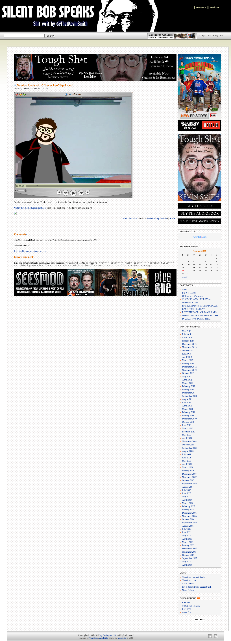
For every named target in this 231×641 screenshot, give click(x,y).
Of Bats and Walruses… (193, 295)
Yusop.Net (122, 637)
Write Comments (130, 218)
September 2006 (189, 522)
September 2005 (189, 558)
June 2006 (186, 532)
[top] (210, 637)
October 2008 (188, 444)
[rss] (199, 598)
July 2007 (186, 490)
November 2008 (189, 441)
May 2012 (186, 376)
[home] (216, 637)
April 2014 (187, 337)
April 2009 (187, 438)
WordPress (93, 637)
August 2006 (187, 525)
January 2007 (188, 509)
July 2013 (186, 353)
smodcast (214, 7)
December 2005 (189, 548)
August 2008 (187, 451)
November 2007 (189, 477)
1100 (184, 289)
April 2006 (187, 538)
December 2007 (189, 473)
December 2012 (189, 366)
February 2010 (188, 431)
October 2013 (188, 350)
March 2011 (187, 408)
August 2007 (187, 486)
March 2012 (187, 382)
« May (185, 276)
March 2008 (187, 467)
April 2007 (187, 499)
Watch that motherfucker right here (30, 207)
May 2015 (186, 330)
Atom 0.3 (186, 612)
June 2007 (186, 493)
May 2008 (186, 460)
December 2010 (189, 418)
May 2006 (186, 535)
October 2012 (188, 373)
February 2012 (188, 386)
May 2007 (186, 496)
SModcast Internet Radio (193, 577)
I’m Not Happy (189, 292)
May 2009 (186, 434)
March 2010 (187, 428)
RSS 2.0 (185, 602)
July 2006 (186, 529)
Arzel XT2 (103, 637)
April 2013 (187, 356)
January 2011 (188, 415)
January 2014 (188, 340)
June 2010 (186, 425)
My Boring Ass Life (107, 635)
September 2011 (189, 395)
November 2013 (189, 347)
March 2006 (187, 542)
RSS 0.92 (186, 609)
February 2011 (188, 412)
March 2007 (187, 503)
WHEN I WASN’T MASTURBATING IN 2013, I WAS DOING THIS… (200, 317)
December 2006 (189, 512)
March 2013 (187, 360)
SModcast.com (189, 580)
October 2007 (188, 480)
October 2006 (188, 519)
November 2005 (189, 551)
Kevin (172, 218)
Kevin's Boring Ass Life (157, 218)
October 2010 (188, 421)
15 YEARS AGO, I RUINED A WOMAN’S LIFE (196, 300)
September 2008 (189, 447)
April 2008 (187, 464)
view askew (201, 7)
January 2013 (188, 363)
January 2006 (188, 545)
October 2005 (188, 555)
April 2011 (187, 405)
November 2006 (189, 516)
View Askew (188, 583)
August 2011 (187, 399)
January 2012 (188, 389)
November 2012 (189, 369)
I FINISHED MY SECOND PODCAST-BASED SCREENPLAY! (200, 307)
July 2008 (186, 454)
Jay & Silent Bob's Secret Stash (196, 586)
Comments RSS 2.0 (191, 605)
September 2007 (189, 483)
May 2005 (186, 561)
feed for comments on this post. (30, 251)
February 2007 (188, 506)
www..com (199, 237)
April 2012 (187, 379)
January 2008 (188, 470)
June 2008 (186, 457)
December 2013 (189, 343)
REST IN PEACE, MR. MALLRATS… (200, 312)
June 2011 (186, 402)
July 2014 (186, 334)
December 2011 (189, 392)
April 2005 (187, 564)
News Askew (188, 590)
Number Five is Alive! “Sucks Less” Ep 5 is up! (45, 85)
